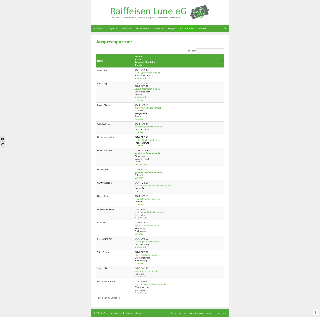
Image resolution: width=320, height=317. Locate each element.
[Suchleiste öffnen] (225, 28)
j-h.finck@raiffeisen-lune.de (147, 140)
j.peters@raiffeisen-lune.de (147, 241)
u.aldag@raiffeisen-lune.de (147, 72)
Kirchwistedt (140, 78)
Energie (171, 28)
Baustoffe (159, 28)
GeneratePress (134, 313)
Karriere (202, 28)
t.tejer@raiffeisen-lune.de (147, 255)
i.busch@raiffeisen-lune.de (147, 88)
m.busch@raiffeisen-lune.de (148, 107)
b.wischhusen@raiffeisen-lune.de (150, 284)
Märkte (125, 28)
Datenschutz (176, 313)
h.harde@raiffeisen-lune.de (147, 199)
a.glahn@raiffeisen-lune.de (147, 153)
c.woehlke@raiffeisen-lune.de (148, 126)
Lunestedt (139, 100)
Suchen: (192, 50)
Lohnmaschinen (143, 28)
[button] (132, 60)
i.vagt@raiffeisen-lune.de (146, 271)
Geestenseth (141, 164)
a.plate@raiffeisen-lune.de (147, 225)
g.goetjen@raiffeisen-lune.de (148, 172)
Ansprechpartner (187, 28)
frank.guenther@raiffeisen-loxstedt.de (153, 185)
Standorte (98, 28)
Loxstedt (139, 191)
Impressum (221, 313)
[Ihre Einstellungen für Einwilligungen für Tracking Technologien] (315, 312)
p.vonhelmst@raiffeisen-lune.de (150, 212)
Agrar (112, 28)
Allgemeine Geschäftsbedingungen (199, 313)
